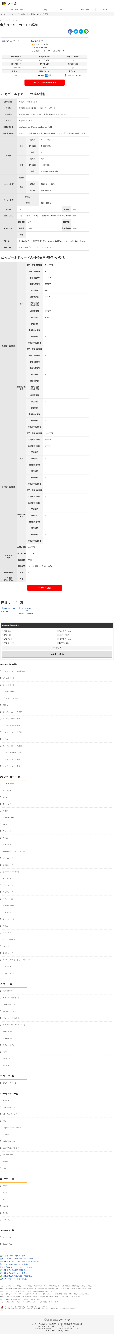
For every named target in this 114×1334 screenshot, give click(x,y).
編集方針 (79, 1324)
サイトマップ (63, 1328)
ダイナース (6, 811)
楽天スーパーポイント (11, 998)
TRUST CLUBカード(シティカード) (16, 960)
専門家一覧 (62, 1324)
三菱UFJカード (8, 973)
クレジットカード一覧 (15, 10)
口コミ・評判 (42, 10)
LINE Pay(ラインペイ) (10, 1114)
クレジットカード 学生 (11, 759)
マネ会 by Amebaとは (39, 1324)
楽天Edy (5, 1213)
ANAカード (6, 831)
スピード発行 (64, 635)
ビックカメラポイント (11, 1018)
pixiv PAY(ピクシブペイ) (11, 1148)
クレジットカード (13, 14)
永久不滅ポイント (9, 1038)
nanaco (5, 1186)
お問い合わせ (74, 1328)
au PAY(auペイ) (8, 1141)
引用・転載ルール (52, 1326)
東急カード (6, 926)
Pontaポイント (8, 1052)
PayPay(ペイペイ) (9, 1107)
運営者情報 (52, 1324)
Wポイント (8, 639)
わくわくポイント (9, 1045)
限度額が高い (64, 643)
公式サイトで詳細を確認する (44, 82)
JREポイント (7, 1031)
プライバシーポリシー (68, 1326)
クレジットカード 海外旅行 (12, 746)
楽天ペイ (6, 1100)
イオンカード (7, 845)
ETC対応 (7, 635)
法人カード (6, 739)
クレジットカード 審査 (11, 725)
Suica (4, 1193)
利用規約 (41, 1326)
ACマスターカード (9, 939)
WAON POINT (7, 991)
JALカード (6, 824)
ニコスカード (7, 933)
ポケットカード (8, 906)
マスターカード (8, 817)
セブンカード (7, 953)
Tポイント (6, 1065)
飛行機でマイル (65, 639)
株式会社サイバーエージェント (43, 1308)
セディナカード (8, 919)
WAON (5, 1206)
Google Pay (7, 1244)
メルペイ (6, 1134)
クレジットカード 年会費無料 (13, 671)
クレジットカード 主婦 (11, 766)
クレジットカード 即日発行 (12, 732)
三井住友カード (8, 784)
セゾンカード (7, 878)
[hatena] (81, 31)
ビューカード (7, 885)
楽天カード (6, 838)
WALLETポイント (9, 1011)
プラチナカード (8, 685)
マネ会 (3, 14)
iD (3, 1199)
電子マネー (84, 10)
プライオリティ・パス (11, 698)
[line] (86, 31)
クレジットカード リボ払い (12, 752)
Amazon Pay (7, 1155)
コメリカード (7, 966)
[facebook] (70, 31)
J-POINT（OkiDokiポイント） (14, 1025)
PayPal (5, 1161)
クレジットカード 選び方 (12, 719)
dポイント (6, 1059)
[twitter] (75, 31)
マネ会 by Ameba (12, 1288)
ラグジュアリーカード (11, 872)
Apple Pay (6, 1237)
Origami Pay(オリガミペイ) (12, 1128)
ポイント (63, 10)
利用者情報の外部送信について (46, 1328)
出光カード (24, 14)
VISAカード (7, 797)
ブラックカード (8, 691)
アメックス (6, 804)
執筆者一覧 (71, 1324)
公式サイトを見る (44, 588)
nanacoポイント (8, 1004)
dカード (5, 946)
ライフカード (7, 892)
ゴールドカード (8, 678)
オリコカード (7, 858)
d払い (4, 1121)
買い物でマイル (65, 631)
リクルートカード (9, 899)
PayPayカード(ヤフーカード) (13, 851)
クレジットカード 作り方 (12, 712)
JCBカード (6, 790)
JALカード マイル (9, 1083)
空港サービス (9, 643)
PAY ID (5, 1168)
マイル (104, 10)
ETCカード (6, 705)
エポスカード (7, 865)
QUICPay (6, 1220)
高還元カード (9, 631)
